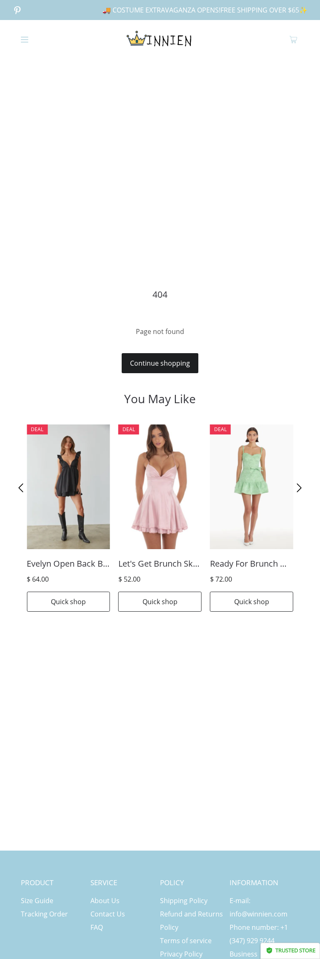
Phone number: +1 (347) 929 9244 (259, 934)
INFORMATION (254, 882)
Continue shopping (160, 363)
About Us (105, 900)
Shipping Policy (184, 900)
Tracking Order (44, 914)
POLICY (172, 882)
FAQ (96, 927)
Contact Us (107, 914)
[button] (21, 488)
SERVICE (103, 882)
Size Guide (37, 900)
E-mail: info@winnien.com (259, 907)
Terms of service (186, 940)
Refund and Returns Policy (191, 920)
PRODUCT (37, 882)
